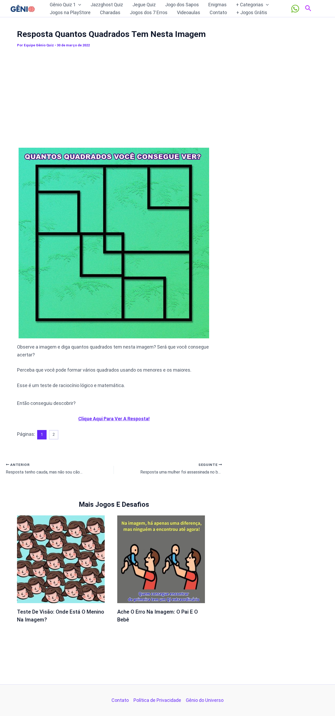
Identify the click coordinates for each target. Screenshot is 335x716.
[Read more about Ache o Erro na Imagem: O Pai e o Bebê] (161, 558)
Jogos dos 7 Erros (149, 12)
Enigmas (217, 4)
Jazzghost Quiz (107, 4)
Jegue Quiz (144, 4)
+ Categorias (249, 4)
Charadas (110, 12)
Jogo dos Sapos (182, 4)
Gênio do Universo (205, 700)
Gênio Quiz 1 (63, 4)
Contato (218, 12)
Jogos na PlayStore (70, 12)
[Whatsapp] (295, 8)
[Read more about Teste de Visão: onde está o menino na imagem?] (61, 558)
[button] (78, 5)
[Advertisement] (114, 96)
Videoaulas (188, 12)
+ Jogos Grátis (251, 12)
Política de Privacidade (157, 700)
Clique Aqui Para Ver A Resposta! (114, 418)
